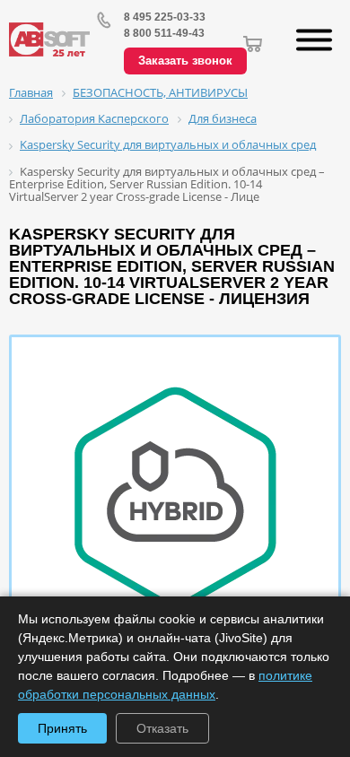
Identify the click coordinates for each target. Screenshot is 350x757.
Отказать (162, 728)
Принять (62, 728)
